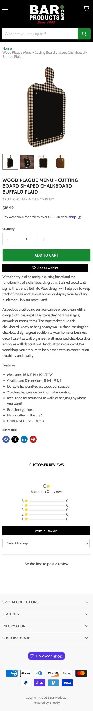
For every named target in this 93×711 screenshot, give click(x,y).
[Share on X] (15, 439)
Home (7, 48)
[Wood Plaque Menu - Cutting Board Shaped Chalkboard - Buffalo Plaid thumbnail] (10, 161)
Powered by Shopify (46, 702)
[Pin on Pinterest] (33, 439)
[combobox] (40, 33)
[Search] (84, 33)
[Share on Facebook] (6, 439)
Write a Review (46, 531)
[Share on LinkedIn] (24, 439)
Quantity (8, 229)
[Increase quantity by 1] (44, 239)
